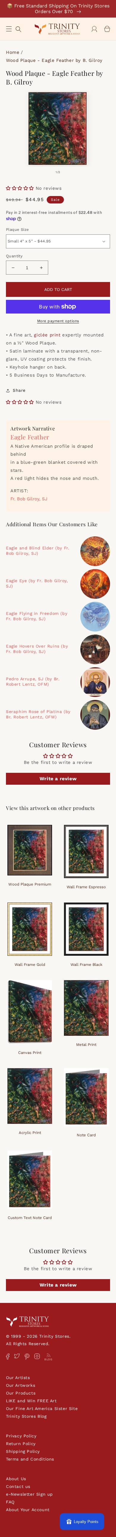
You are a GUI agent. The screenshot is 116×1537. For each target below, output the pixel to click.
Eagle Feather (29, 437)
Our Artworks (20, 1385)
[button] (8, 28)
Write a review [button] (58, 778)
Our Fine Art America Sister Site (42, 1408)
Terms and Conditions (30, 1459)
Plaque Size (17, 229)
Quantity (14, 256)
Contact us (18, 1486)
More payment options (58, 321)
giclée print (47, 335)
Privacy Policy (21, 1435)
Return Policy (21, 1443)
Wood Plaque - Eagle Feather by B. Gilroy (54, 60)
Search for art (18, 28)
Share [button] (19, 390)
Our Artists (18, 1377)
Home (12, 52)
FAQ (10, 1502)
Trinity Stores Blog (26, 1416)
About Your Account (28, 1509)
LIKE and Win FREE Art (31, 1400)
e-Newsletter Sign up (29, 1494)
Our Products (20, 1393)
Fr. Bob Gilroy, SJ (28, 499)
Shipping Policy (23, 1451)
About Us (16, 1478)
